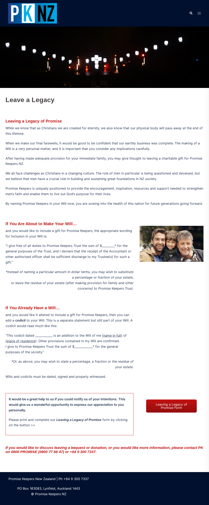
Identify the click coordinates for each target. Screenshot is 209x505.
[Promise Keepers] (32, 13)
